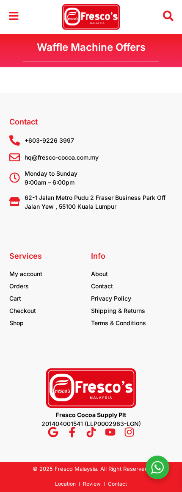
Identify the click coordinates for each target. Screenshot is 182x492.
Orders (19, 286)
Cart (15, 298)
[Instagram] (129, 432)
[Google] (53, 432)
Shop (16, 322)
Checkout (22, 310)
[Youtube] (110, 432)
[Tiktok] (91, 432)
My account (25, 273)
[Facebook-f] (72, 432)
